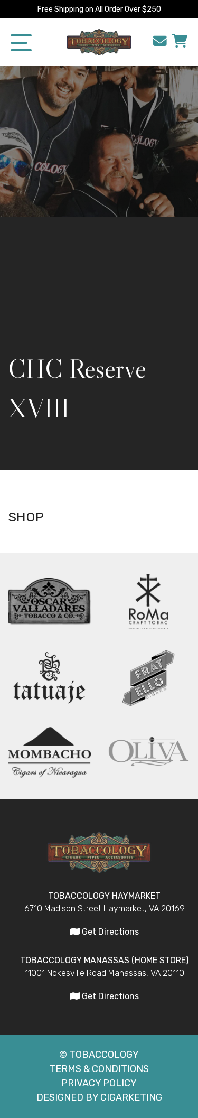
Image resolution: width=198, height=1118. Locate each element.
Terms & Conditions (99, 1069)
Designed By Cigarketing (99, 1097)
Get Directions (109, 932)
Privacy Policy (99, 1083)
